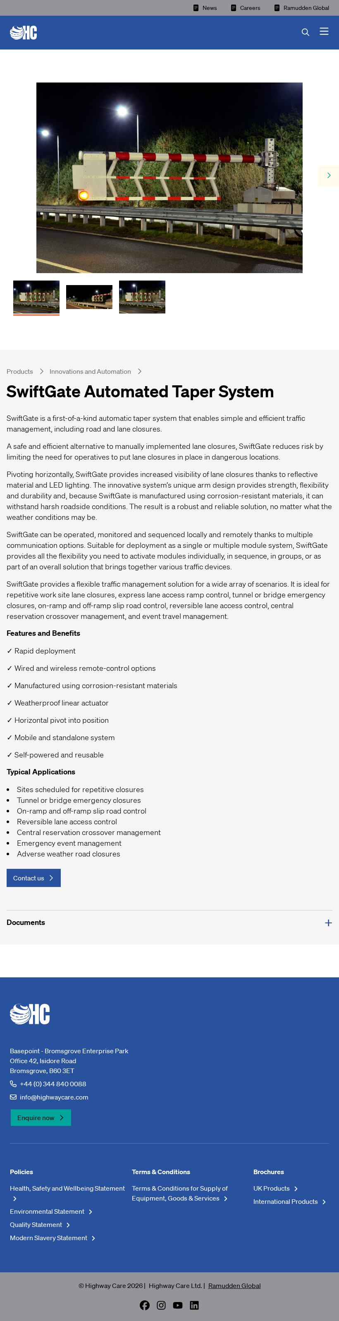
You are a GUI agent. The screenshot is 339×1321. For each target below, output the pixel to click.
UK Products (272, 1188)
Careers (250, 8)
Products (20, 371)
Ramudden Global (306, 8)
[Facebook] (145, 1308)
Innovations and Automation (90, 371)
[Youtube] (178, 1308)
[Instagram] (161, 1308)
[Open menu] (324, 32)
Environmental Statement (48, 1211)
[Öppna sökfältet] (310, 32)
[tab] (36, 294)
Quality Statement (36, 1224)
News (210, 8)
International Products (286, 1201)
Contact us (28, 878)
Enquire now (36, 1117)
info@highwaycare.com (54, 1097)
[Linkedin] (194, 1308)
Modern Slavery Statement (49, 1238)
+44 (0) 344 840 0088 (53, 1084)
